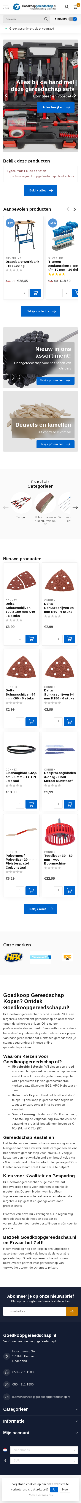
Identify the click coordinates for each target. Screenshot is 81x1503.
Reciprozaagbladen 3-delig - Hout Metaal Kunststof (60, 777)
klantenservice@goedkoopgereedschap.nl (41, 1397)
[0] (75, 7)
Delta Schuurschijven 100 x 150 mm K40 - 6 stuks (20, 609)
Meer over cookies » (41, 1495)
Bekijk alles (37, 190)
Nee (65, 1489)
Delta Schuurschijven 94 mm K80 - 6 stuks (20, 694)
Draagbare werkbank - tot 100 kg (22, 263)
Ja (54, 1489)
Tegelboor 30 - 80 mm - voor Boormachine (58, 859)
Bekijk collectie (38, 311)
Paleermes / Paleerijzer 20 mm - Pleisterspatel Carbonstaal (21, 861)
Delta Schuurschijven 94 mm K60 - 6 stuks (59, 607)
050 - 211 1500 (22, 1372)
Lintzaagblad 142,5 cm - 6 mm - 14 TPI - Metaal (21, 777)
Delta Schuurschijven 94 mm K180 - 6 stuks (59, 694)
